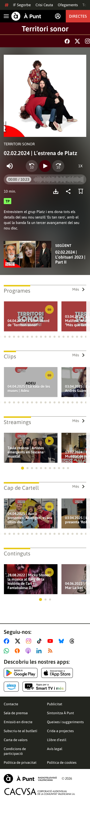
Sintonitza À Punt (60, 713)
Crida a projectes (60, 731)
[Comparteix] (69, 191)
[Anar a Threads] (73, 641)
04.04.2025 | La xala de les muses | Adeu (29, 388)
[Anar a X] (18, 641)
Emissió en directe (18, 722)
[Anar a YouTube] (51, 641)
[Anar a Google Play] (21, 673)
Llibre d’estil (56, 740)
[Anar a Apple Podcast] (29, 651)
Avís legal (54, 749)
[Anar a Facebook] (7, 641)
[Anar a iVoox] (18, 651)
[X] (77, 41)
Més (75, 289)
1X (80, 166)
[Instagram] (87, 41)
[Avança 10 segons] (58, 166)
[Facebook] (67, 41)
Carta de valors (16, 740)
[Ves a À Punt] (26, 16)
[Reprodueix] (45, 166)
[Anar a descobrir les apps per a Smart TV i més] (44, 687)
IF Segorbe (22, 5)
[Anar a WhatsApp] (7, 651)
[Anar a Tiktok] (40, 641)
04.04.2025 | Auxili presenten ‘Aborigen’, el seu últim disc (30, 517)
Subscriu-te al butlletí (20, 731)
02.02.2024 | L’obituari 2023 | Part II (70, 257)
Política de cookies (61, 762)
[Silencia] (10, 166)
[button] (5, 337)
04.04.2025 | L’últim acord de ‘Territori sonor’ (28, 323)
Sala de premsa (16, 713)
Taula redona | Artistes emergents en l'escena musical (26, 452)
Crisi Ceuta (44, 5)
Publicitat (54, 704)
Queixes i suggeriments (65, 722)
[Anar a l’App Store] (57, 673)
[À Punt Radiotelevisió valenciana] (30, 778)
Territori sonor (45, 28)
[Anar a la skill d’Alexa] (11, 687)
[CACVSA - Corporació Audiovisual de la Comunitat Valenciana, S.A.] (40, 791)
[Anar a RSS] (51, 651)
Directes (78, 16)
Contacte (11, 704)
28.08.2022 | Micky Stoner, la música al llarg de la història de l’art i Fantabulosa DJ (29, 581)
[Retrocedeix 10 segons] (32, 166)
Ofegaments (68, 5)
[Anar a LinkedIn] (40, 651)
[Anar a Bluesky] (62, 641)
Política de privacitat (20, 762)
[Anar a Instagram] (29, 641)
